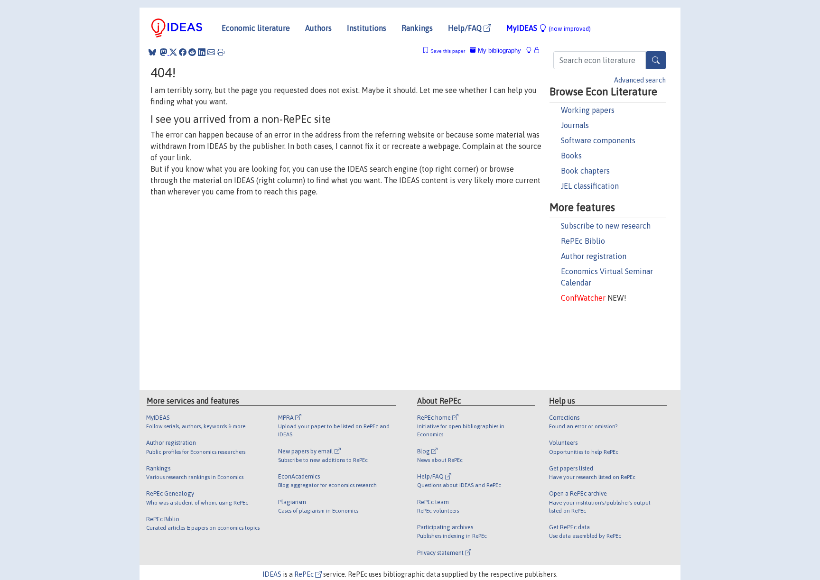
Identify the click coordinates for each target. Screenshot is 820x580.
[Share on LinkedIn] (201, 52)
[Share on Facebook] (182, 52)
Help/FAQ (466, 28)
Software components (598, 140)
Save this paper (447, 51)
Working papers (588, 110)
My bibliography (498, 50)
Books (571, 155)
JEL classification (590, 186)
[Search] (656, 60)
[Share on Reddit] (192, 52)
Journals (575, 125)
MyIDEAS (548, 28)
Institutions (366, 28)
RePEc (304, 574)
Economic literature (256, 28)
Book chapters (585, 170)
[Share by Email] (211, 52)
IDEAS (271, 574)
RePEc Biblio (583, 241)
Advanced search (640, 80)
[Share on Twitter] (173, 52)
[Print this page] (220, 52)
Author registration (593, 256)
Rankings (417, 28)
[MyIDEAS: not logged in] (531, 50)
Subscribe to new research (606, 225)
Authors (318, 28)
